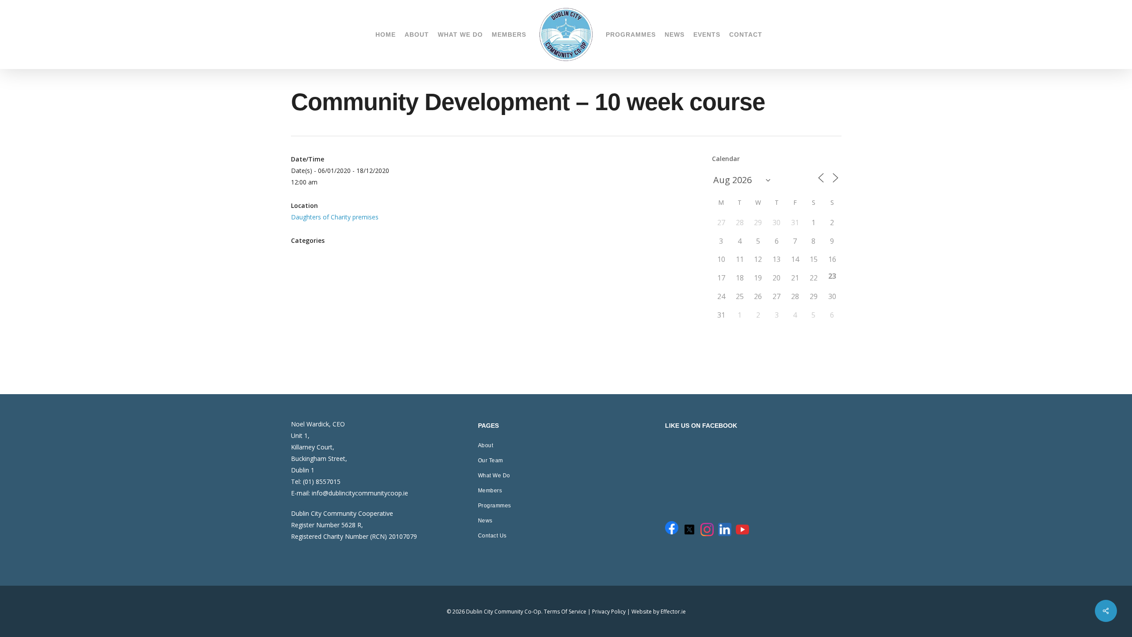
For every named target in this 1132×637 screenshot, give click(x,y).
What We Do (494, 475)
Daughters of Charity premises (335, 217)
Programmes (494, 506)
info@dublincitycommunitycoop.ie (360, 493)
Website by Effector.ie (658, 611)
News (485, 521)
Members (490, 490)
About (485, 445)
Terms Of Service (565, 611)
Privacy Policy (609, 611)
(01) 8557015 (321, 481)
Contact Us (492, 536)
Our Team (490, 460)
